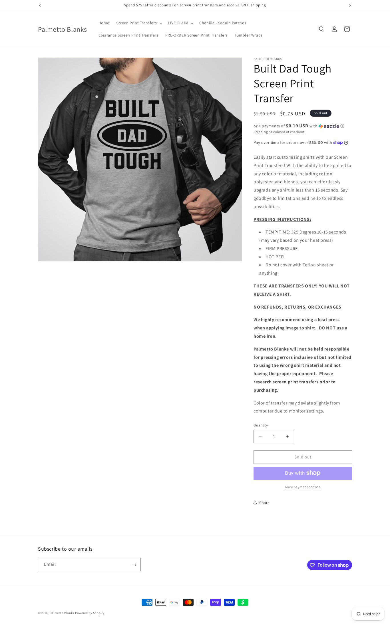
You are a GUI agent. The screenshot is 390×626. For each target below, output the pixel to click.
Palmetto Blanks (62, 613)
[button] (138, 23)
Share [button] (264, 502)
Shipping (261, 132)
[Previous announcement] (40, 5)
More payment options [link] (302, 486)
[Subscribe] (134, 564)
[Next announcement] (350, 5)
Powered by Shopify (89, 613)
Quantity (261, 425)
